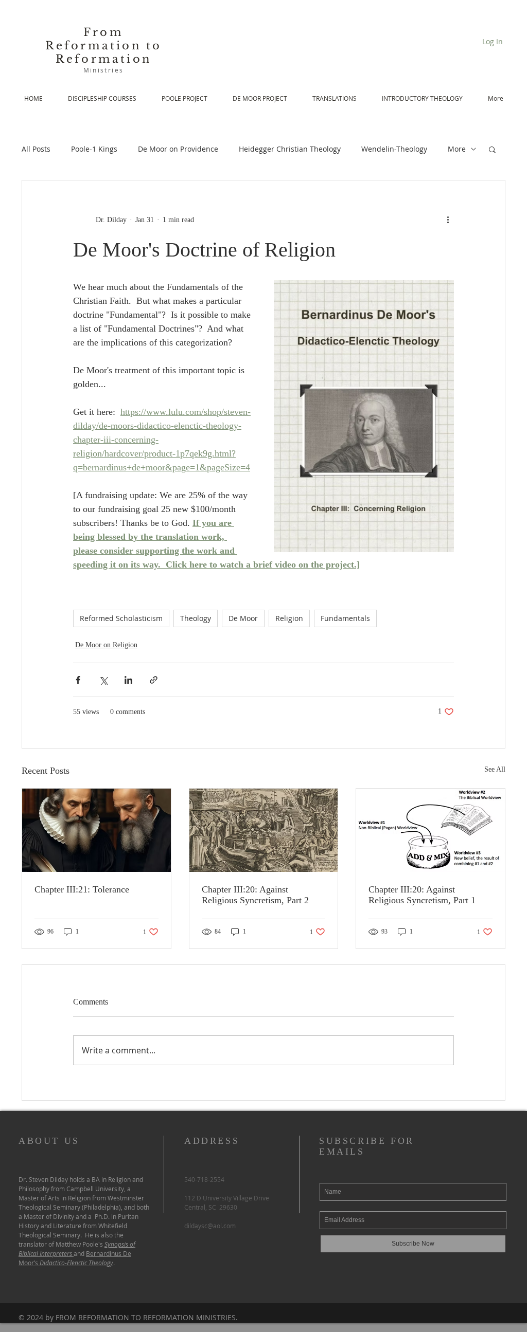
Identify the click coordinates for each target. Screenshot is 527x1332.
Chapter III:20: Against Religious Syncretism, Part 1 (422, 894)
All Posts (36, 149)
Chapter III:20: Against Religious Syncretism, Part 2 (255, 894)
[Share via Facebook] (78, 680)
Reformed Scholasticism (121, 618)
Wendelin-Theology (394, 149)
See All (494, 769)
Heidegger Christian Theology (290, 149)
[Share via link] (154, 680)
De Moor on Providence (178, 149)
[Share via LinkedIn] (128, 680)
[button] (492, 149)
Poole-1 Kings (94, 149)
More (457, 149)
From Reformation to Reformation (103, 46)
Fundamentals (345, 618)
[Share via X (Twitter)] (103, 680)
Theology (195, 618)
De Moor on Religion (106, 645)
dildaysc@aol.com (210, 1225)
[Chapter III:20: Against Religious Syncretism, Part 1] (430, 830)
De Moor (243, 618)
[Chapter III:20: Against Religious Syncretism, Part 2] (263, 830)
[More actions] (448, 219)
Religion (289, 618)
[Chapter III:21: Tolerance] (96, 830)
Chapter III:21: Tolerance (81, 889)
